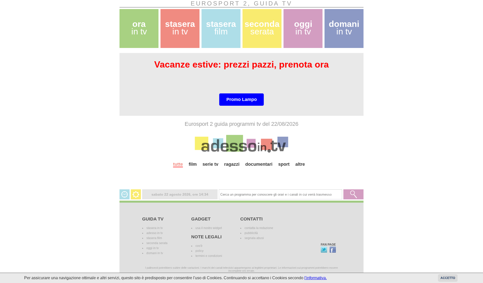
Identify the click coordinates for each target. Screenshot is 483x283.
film (193, 164)
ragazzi (231, 164)
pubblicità (251, 233)
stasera (180, 27)
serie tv (210, 164)
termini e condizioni (208, 256)
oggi (303, 27)
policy (199, 251)
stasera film (154, 238)
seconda (262, 27)
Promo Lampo (241, 99)
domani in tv (154, 253)
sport (284, 164)
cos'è (199, 246)
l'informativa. (315, 278)
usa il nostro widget (208, 228)
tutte (178, 164)
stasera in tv (154, 228)
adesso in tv (154, 233)
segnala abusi (254, 238)
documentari (258, 164)
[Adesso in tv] (241, 143)
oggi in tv (152, 248)
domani (344, 27)
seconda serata (157, 243)
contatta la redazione (259, 228)
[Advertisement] (241, 176)
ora (139, 27)
